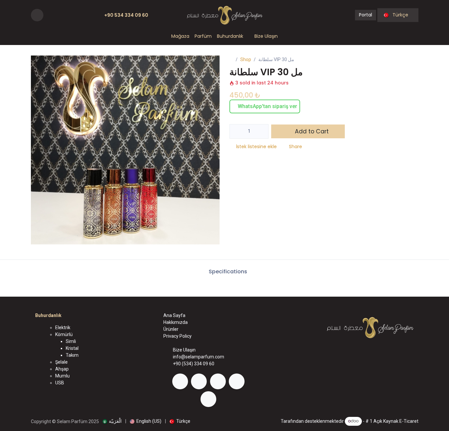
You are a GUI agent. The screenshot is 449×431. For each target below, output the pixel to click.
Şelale (61, 362)
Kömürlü (64, 334)
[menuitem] (180, 36)
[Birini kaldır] (237, 131)
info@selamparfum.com (198, 356)
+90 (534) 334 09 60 (193, 363)
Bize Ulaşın (184, 349)
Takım (72, 355)
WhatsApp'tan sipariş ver (266, 106)
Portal (365, 14)
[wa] (88, 15)
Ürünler (170, 329)
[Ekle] (261, 131)
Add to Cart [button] (311, 131)
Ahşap (62, 369)
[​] (180, 381)
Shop (245, 59)
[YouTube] (69, 15)
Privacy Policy (177, 336)
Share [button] (295, 146)
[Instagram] (59, 15)
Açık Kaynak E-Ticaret (395, 420)
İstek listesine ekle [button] (256, 146)
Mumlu (62, 375)
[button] (37, 15)
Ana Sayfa (174, 315)
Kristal (72, 348)
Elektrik (62, 327)
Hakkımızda (175, 322)
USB (59, 382)
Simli (71, 341)
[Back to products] (404, 60)
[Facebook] (49, 15)
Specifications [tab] (227, 271)
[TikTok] (79, 15)
